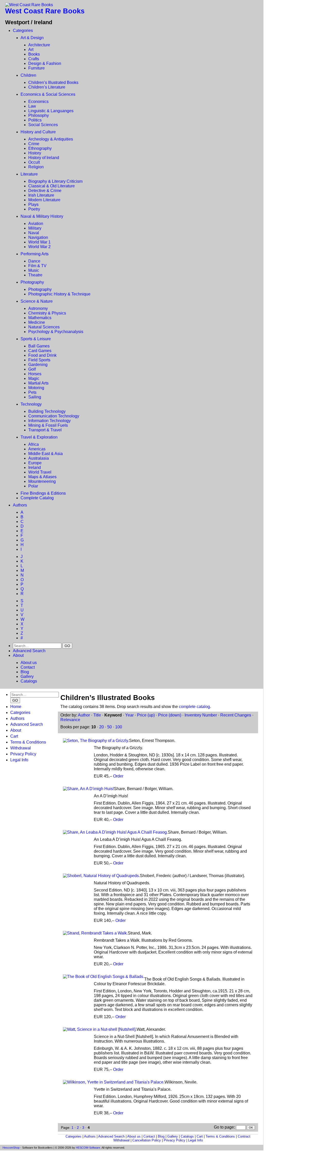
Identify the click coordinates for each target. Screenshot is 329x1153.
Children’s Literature (46, 87)
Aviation (35, 223)
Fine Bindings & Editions (43, 493)
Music (33, 270)
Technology (31, 404)
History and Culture (38, 132)
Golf (32, 369)
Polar (33, 486)
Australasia (38, 458)
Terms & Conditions (28, 742)
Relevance (70, 720)
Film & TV (37, 266)
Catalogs (29, 681)
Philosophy (38, 115)
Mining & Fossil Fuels (48, 425)
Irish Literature (41, 195)
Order (118, 776)
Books (34, 54)
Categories (23, 30)
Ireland (34, 467)
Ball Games (39, 346)
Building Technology (47, 411)
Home (15, 706)
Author (84, 715)
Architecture (39, 45)
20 (101, 727)
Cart (14, 736)
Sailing (34, 397)
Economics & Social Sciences (48, 94)
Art (30, 49)
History (34, 153)
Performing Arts (35, 254)
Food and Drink (42, 355)
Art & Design (32, 38)
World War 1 (39, 242)
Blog (25, 672)
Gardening (38, 364)
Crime (33, 144)
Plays (33, 204)
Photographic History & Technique (59, 294)
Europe (35, 463)
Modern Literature (44, 200)
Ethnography (40, 148)
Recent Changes (235, 715)
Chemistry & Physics (47, 313)
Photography (32, 282)
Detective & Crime (44, 190)
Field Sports (39, 360)
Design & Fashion (44, 63)
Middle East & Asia (45, 453)
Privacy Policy (23, 754)
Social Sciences (43, 125)
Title (97, 715)
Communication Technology (53, 416)
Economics (38, 101)
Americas (36, 449)
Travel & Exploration (39, 437)
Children (28, 75)
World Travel (39, 472)
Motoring (36, 388)
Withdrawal (20, 748)
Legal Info (19, 760)
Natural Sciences (44, 327)
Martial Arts (38, 383)
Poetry (34, 209)
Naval (33, 233)
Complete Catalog (37, 498)
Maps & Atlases (42, 477)
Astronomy (38, 308)
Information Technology (49, 420)
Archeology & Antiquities (50, 139)
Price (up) (146, 715)
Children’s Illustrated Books (53, 82)
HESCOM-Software (88, 1147)
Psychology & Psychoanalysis (55, 331)
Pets (32, 392)
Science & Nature (37, 301)
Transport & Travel (45, 430)
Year (129, 715)
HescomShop (11, 1147)
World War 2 (39, 246)
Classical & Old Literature (51, 186)
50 (109, 727)
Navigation (38, 237)
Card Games (39, 350)
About (18, 655)
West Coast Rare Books (45, 11)
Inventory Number (201, 715)
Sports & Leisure (36, 339)
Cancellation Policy (146, 1140)
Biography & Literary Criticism (55, 181)
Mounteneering (42, 481)
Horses (34, 374)
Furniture (36, 68)
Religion (36, 167)
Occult (34, 162)
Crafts (33, 59)
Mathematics (39, 318)
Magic (33, 378)
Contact (28, 667)
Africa (33, 444)
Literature (29, 174)
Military (34, 228)
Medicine (36, 322)
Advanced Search (29, 651)
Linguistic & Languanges (51, 111)
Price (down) (169, 715)
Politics (35, 120)
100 (118, 727)
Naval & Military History (42, 216)
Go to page (224, 1127)
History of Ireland (43, 157)
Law (32, 106)
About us (29, 662)
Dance (34, 261)
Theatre (35, 275)
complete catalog (194, 706)
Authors (20, 505)
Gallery (27, 676)
